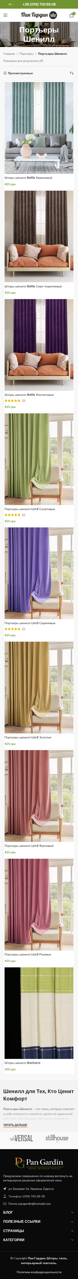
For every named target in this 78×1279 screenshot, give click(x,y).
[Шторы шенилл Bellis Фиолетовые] (39, 345)
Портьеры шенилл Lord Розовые (28, 954)
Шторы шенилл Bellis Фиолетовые (29, 395)
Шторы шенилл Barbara (22, 1063)
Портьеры (27, 53)
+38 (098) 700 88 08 (39, 4)
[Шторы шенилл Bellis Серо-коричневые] (39, 236)
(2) (23, 400)
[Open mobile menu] (5, 15)
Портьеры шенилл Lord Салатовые (30, 509)
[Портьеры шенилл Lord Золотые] (39, 687)
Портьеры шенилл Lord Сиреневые (30, 623)
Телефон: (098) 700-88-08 (26, 1196)
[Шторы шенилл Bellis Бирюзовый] (39, 128)
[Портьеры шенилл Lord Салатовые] (39, 459)
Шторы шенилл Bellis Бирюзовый (28, 178)
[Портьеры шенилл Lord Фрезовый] (39, 796)
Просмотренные (20, 73)
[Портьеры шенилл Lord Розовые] (39, 904)
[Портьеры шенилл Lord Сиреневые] (39, 573)
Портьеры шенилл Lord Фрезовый (29, 846)
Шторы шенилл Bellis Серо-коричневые (33, 286)
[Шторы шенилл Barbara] (39, 1013)
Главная (9, 53)
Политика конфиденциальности (39, 1272)
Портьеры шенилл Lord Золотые (28, 737)
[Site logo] (39, 15)
